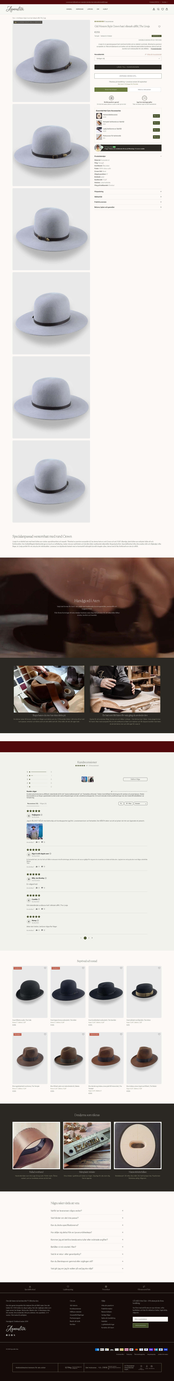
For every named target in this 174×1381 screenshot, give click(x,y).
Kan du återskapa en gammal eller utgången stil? (72, 1261)
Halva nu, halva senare (144, 89)
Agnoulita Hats (14, 1349)
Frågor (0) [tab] (43, 803)
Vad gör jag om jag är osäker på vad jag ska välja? (72, 1268)
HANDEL (69, 9)
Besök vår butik (75, 1321)
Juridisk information (163, 1354)
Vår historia (73, 1305)
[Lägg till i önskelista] (159, 26)
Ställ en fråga (135, 779)
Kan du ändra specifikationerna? (64, 1225)
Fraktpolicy (129, 1354)
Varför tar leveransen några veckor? (66, 1210)
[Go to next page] (92, 938)
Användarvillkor (120, 1354)
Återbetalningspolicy (139, 1354)
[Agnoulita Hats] (15, 9)
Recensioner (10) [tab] (32, 803)
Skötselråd (98, 197)
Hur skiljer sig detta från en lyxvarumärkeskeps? (71, 1232)
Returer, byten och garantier (104, 207)
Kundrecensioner (75, 1309)
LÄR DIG (90, 9)
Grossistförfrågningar (77, 1315)
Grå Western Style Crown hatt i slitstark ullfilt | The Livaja (31, 18)
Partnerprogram (75, 1318)
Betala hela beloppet (111, 89)
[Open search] (121, 803)
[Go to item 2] (91, 779)
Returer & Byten (106, 1312)
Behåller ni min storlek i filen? (63, 1247)
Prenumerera (140, 1325)
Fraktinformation (106, 1309)
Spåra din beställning (108, 1318)
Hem (13, 18)
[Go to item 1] (84, 779)
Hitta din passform (107, 1305)
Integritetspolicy (151, 1354)
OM (98, 9)
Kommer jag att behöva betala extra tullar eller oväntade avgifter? (79, 1239)
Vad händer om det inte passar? (64, 1218)
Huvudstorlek (99, 54)
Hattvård (104, 1321)
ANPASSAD (79, 9)
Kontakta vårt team (107, 1328)
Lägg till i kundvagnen (128, 67)
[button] (99, 21)
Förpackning (98, 192)
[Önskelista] (163, 9)
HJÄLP (105, 9)
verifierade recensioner (99, 2)
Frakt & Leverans (100, 202)
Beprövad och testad (87, 961)
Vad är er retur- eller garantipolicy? (66, 1254)
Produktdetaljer (100, 156)
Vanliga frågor (106, 1315)
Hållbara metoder (75, 1312)
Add (157, 116)
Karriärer (72, 1324)
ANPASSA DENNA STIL (128, 76)
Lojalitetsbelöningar (107, 1324)
